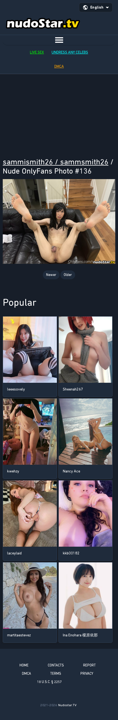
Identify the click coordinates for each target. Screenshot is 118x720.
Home (24, 665)
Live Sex (37, 52)
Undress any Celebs (70, 52)
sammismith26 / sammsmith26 (55, 161)
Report (89, 665)
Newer (51, 275)
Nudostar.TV (67, 705)
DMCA (59, 66)
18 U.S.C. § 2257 (49, 682)
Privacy (86, 673)
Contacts (56, 665)
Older (68, 275)
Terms (55, 673)
